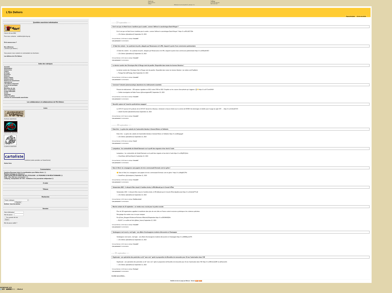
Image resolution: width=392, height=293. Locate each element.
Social (6, 93)
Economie (7, 74)
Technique (7, 94)
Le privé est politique (10, 85)
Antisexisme (8, 70)
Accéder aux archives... (118, 276)
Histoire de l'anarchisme (11, 80)
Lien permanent (116, 40)
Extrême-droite (8, 79)
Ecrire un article (361, 16)
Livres (6, 87)
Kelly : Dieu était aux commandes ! (15, 177)
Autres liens (8, 163)
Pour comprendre (9, 90)
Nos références (8, 47)
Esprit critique (8, 77)
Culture (6, 71)
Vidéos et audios (9, 96)
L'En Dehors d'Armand (11, 83)
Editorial (6, 76)
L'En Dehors (14, 12)
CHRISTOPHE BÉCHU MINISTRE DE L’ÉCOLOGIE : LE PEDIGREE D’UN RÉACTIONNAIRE (32, 175)
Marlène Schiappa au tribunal (13, 174)
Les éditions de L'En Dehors (13, 56)
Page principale (350, 16)
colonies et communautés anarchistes (16, 97)
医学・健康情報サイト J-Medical (12, 289)
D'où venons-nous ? (10, 42)
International (8, 82)
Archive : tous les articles (12, 204)
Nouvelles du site (9, 88)
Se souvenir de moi (12, 217)
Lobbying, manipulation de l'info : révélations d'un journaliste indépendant (28, 178)
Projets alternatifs (9, 91)
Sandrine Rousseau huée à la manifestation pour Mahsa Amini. (24, 172)
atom (200, 280)
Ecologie (7, 73)
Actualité (7, 67)
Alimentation (8, 68)
